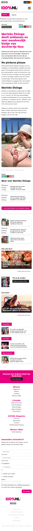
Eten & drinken (16, 405)
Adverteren (16, 420)
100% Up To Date (9, 474)
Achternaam (4, 460)
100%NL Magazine (9, 8)
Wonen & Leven (16, 403)
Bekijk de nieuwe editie (20, 281)
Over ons (17, 418)
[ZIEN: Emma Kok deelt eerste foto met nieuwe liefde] (16, 239)
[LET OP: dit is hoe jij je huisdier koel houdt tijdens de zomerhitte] (16, 304)
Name (3, 479)
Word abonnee (16, 379)
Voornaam (4, 454)
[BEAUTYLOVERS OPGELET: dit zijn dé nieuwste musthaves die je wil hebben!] (16, 222)
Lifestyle (16, 400)
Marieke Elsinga (6, 26)
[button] (28, 2)
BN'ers (5, 14)
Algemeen (6, 324)
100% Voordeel (8, 476)
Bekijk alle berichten (24, 271)
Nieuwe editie (7, 353)
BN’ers (16, 391)
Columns (6, 338)
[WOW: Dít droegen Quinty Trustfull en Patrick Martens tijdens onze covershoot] (16, 359)
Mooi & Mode (16, 407)
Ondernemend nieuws (16, 425)
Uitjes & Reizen (16, 409)
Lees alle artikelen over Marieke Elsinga (16, 208)
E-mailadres (5, 463)
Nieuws (14, 15)
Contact (16, 423)
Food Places (16, 411)
